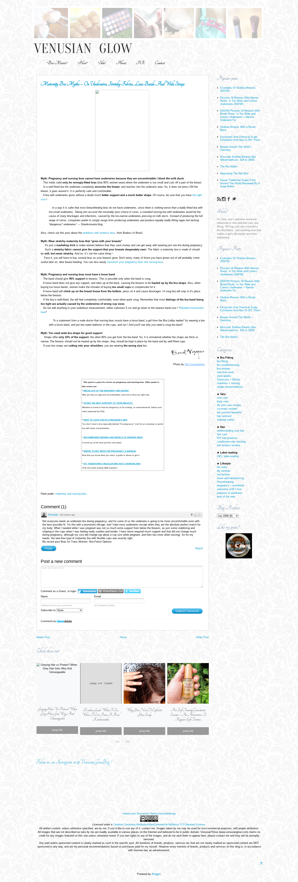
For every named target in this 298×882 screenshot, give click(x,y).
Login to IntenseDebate (87, 591)
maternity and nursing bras (71, 493)
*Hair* (83, 62)
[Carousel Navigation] (123, 741)
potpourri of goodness (229, 492)
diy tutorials (223, 470)
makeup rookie (225, 419)
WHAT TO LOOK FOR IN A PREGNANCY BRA (105, 420)
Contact (160, 62)
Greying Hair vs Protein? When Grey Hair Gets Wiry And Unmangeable (57, 714)
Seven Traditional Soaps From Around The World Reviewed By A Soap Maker (240, 183)
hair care (222, 434)
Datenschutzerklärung (162, 813)
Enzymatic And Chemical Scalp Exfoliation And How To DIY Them (240, 138)
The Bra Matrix (229, 166)
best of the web (226, 496)
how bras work (225, 372)
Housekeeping (225, 481)
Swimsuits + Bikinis (228, 379)
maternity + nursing (228, 383)
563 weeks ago (67, 515)
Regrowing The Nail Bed (234, 173)
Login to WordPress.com (111, 591)
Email (97, 596)
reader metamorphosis (230, 386)
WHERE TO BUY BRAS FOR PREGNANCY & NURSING (110, 451)
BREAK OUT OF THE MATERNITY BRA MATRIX (106, 391)
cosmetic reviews (227, 408)
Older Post (202, 637)
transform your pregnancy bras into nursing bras (135, 262)
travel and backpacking (230, 478)
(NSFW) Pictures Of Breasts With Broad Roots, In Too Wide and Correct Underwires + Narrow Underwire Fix (240, 115)
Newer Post (43, 637)
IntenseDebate (64, 621)
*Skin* (102, 62)
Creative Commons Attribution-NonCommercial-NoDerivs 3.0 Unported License (159, 824)
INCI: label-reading (228, 456)
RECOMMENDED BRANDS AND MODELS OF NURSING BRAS (113, 437)
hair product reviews (228, 445)
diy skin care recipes (229, 405)
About (121, 62)
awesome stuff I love (229, 489)
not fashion (223, 474)
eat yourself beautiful (229, 412)
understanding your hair (230, 430)
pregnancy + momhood (230, 485)
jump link (57, 729)
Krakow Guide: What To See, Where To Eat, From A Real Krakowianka (100, 715)
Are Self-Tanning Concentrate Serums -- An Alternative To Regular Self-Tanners (188, 715)
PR (140, 62)
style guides (224, 375)
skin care (222, 397)
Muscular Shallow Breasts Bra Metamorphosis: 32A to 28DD (238, 158)
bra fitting (222, 361)
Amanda (53, 514)
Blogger (156, 874)
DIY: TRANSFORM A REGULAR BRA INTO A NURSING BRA (112, 464)
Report (199, 548)
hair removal (224, 416)
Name (44, 596)
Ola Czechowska (195, 364)
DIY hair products (227, 437)
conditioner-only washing (231, 441)
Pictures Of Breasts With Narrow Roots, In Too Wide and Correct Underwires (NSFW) (239, 101)
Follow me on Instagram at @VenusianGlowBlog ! (73, 762)
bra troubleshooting (228, 364)
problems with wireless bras (99, 232)
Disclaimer (143, 813)
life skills (222, 467)
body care (222, 401)
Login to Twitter (132, 591)
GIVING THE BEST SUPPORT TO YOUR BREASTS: (108, 403)
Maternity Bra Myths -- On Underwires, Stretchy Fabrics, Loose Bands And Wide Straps (112, 84)
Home (123, 637)
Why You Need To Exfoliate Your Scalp (144, 712)
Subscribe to (48, 610)
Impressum (129, 813)
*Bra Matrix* (57, 62)
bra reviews (223, 368)
